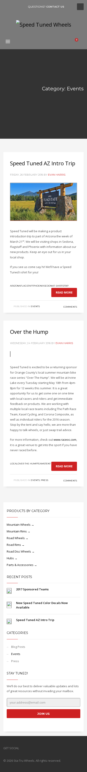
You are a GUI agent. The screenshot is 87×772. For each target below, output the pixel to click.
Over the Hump (29, 331)
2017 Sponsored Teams (32, 589)
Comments (70, 306)
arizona (15, 285)
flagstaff (27, 285)
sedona (49, 285)
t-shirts (59, 285)
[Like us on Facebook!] (22, 748)
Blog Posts (18, 647)
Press (44, 480)
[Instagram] (20, 6)
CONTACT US (55, 6)
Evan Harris (56, 174)
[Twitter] (13, 6)
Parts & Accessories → (22, 565)
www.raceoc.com (65, 440)
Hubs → (12, 558)
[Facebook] (6, 6)
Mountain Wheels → (20, 525)
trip (66, 285)
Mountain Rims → (18, 531)
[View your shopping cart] (78, 42)
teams (41, 463)
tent (48, 463)
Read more (64, 292)
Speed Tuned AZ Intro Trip (42, 163)
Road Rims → (16, 545)
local (14, 463)
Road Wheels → (17, 538)
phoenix (38, 285)
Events (35, 306)
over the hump (27, 463)
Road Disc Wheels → (21, 551)
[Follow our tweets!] (29, 748)
